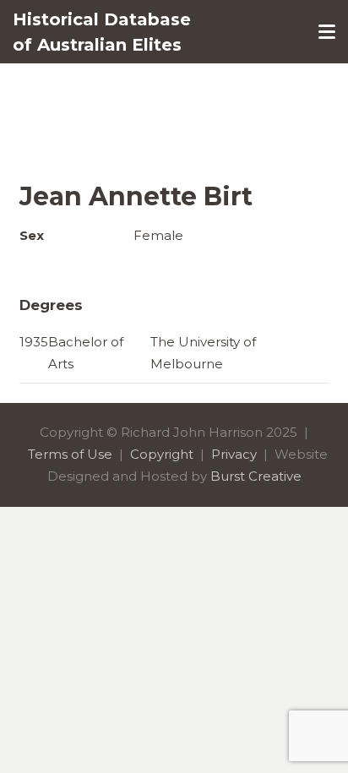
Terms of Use (70, 454)
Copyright (161, 454)
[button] (326, 32)
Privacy (234, 454)
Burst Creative (256, 476)
